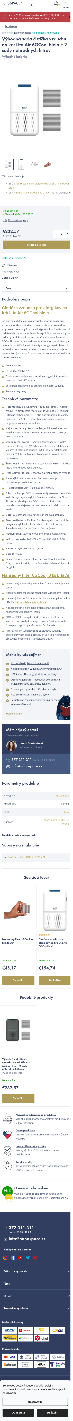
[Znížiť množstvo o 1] (55, 234)
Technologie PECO (54, 820)
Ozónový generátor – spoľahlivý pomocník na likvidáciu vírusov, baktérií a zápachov (35, 681)
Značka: (10, 278)
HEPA (66, 812)
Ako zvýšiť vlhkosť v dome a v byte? (30, 694)
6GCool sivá (39, 602)
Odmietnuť (18, 1412)
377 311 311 (22, 760)
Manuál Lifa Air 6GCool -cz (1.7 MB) (27, 857)
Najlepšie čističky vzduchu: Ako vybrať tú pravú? (36, 669)
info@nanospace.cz (27, 766)
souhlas (52, 1389)
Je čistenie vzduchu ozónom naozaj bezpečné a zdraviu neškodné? (37, 702)
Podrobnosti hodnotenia (45, 33)
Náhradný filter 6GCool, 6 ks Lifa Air (36, 575)
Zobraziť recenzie (58, 1198)
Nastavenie (35, 1401)
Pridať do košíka (36, 245)
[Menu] (65, 5)
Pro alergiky (62, 795)
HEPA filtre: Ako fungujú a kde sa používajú (34, 674)
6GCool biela (22, 602)
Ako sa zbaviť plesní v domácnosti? (30, 663)
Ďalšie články (14, 713)
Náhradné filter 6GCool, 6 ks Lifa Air (31, 192)
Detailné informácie (12, 258)
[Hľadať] (33, 5)
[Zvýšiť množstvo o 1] (67, 234)
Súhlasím (52, 1412)
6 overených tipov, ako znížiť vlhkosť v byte (34, 689)
